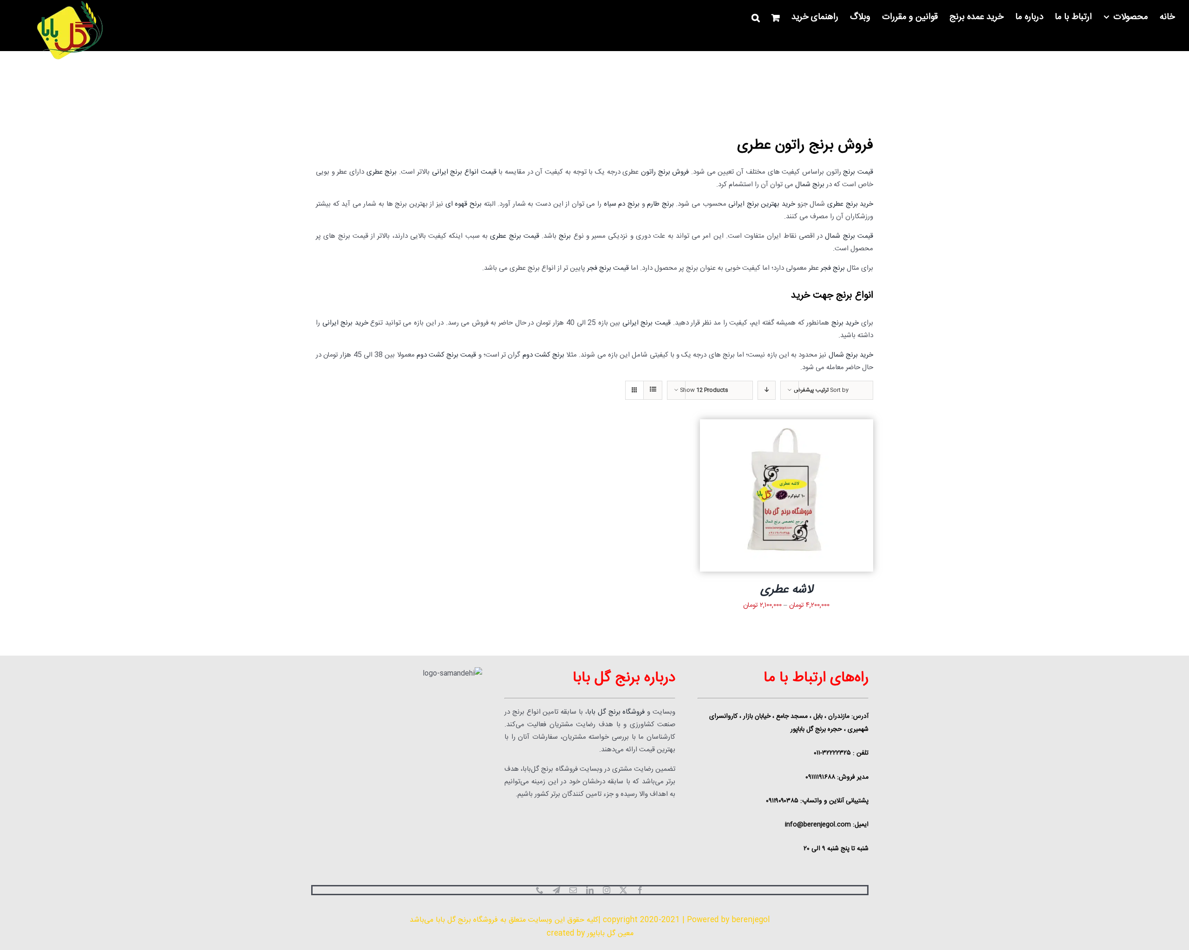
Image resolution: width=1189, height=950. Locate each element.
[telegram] (556, 890)
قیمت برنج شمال (849, 236)
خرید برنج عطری (850, 204)
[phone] (539, 890)
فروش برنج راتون (665, 172)
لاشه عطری (786, 590)
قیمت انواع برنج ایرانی (464, 172)
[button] (755, 17)
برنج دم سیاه (622, 204)
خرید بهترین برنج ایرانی (761, 204)
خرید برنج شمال (851, 355)
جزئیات (761, 496)
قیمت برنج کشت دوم (447, 355)
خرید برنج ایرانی (345, 323)
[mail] (573, 890)
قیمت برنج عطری (514, 236)
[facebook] (640, 890)
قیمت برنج (858, 172)
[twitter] (623, 890)
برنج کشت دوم (543, 355)
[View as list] (653, 390)
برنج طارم (660, 204)
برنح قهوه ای (463, 204)
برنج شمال (809, 184)
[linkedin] (590, 890)
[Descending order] (767, 390)
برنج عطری (381, 172)
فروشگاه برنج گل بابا (616, 712)
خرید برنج (845, 323)
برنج (565, 236)
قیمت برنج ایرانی (646, 323)
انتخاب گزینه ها (802, 496)
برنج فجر (833, 268)
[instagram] (606, 890)
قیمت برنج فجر (608, 268)
